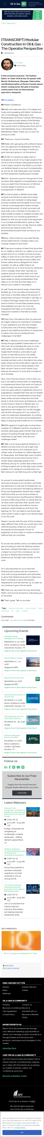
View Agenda (21, 651)
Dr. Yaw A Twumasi (13, 968)
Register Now (9, 651)
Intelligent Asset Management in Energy (13, 637)
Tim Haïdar (18, 63)
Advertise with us (29, 1011)
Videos (25, 990)
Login (11, 620)
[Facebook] (10, 768)
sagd (18, 611)
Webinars (7, 993)
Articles (6, 987)
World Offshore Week (13, 658)
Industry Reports (29, 987)
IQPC (33, 1101)
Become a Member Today (30, 1015)
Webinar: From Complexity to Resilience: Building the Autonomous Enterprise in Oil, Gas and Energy (14, 812)
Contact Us (27, 1005)
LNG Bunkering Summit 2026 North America (13, 717)
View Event (32, 651)
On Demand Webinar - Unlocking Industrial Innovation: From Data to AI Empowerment (14, 888)
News (5, 990)
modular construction (16, 608)
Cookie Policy (9, 1014)
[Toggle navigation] (4, 4)
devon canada (31, 608)
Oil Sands (25, 611)
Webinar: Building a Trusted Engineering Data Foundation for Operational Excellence (14, 852)
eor (12, 611)
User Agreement (10, 1011)
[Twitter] (14, 768)
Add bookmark (8, 53)
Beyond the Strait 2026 (14, 678)
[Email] (19, 768)
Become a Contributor (12, 1008)
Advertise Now (9, 1048)
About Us (26, 1008)
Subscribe (20, 620)
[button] (22, 24)
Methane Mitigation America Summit (12, 736)
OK (22, 1132)
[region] (22, 1124)
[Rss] (23, 768)
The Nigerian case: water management (21, 953)
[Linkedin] (6, 768)
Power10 (6, 1005)
